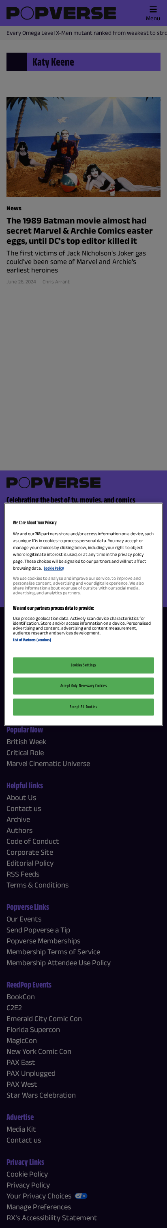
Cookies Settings (83, 664)
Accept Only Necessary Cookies (83, 685)
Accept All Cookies (83, 706)
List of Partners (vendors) (32, 640)
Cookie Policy (54, 568)
